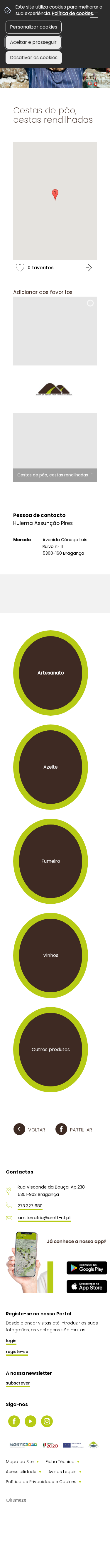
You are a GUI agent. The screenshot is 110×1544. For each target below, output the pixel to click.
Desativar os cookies (33, 57)
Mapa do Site (20, 1462)
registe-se (17, 1351)
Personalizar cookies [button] (33, 27)
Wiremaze (16, 1500)
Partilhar (81, 1129)
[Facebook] (14, 1421)
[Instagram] (47, 1421)
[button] (55, 195)
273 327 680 (30, 1206)
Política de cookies (72, 13)
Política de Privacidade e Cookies (41, 1482)
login (11, 1341)
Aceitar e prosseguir (33, 42)
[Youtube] (30, 1421)
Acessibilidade (21, 1472)
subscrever (18, 1383)
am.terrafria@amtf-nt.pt (44, 1218)
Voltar (36, 1129)
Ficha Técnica (60, 1462)
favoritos (55, 267)
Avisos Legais (62, 1472)
